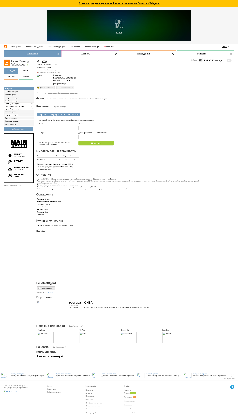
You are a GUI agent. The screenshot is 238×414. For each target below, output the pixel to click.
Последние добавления (94, 413)
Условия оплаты (129, 401)
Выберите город (18, 64)
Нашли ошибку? (129, 413)
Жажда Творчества (152, 374)
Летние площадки (10, 112)
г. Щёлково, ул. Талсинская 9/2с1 (64, 77)
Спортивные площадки (12, 121)
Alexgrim (50, 292)
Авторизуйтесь (44, 120)
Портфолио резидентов (94, 403)
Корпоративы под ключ (63, 374)
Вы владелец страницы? (44, 67)
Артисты (26, 71)
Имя (41, 124)
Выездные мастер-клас (200, 374)
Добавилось (75, 46)
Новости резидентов (34, 46)
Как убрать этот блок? (76, 326)
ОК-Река (82, 330)
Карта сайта (128, 409)
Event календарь (92, 46)
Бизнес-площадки (10, 95)
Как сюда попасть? (229, 379)
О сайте (127, 386)
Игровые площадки (11, 118)
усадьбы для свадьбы (13, 109)
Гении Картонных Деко (109, 374)
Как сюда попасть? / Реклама (12, 185)
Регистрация (51, 389)
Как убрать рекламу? (59, 106)
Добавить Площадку (18, 129)
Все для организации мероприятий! (16, 387)
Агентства (26, 77)
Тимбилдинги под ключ (18, 374)
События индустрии (56, 46)
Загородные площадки (11, 115)
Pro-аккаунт (128, 397)
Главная (39, 64)
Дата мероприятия (85, 133)
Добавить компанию (54, 392)
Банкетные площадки (11, 91)
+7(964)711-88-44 (62, 80)
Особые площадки (10, 124)
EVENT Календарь (213, 60)
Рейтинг (194, 60)
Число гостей (102, 133)
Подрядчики (11, 77)
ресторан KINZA (81, 302)
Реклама (110, 46)
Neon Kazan (41, 330)
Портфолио (16, 46)
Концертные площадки (12, 98)
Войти (224, 47)
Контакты (127, 390)
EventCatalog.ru (21, 61)
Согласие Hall (125, 330)
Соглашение (128, 405)
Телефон (42, 133)
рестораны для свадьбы (15, 106)
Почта (81, 124)
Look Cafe (165, 330)
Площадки (11, 71)
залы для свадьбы (13, 104)
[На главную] (5, 46)
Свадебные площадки (11, 101)
